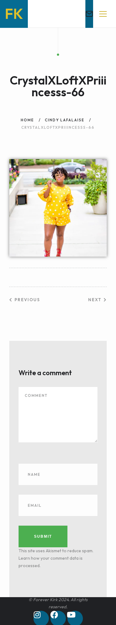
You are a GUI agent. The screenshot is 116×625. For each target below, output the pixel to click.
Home (27, 120)
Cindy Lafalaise (64, 120)
